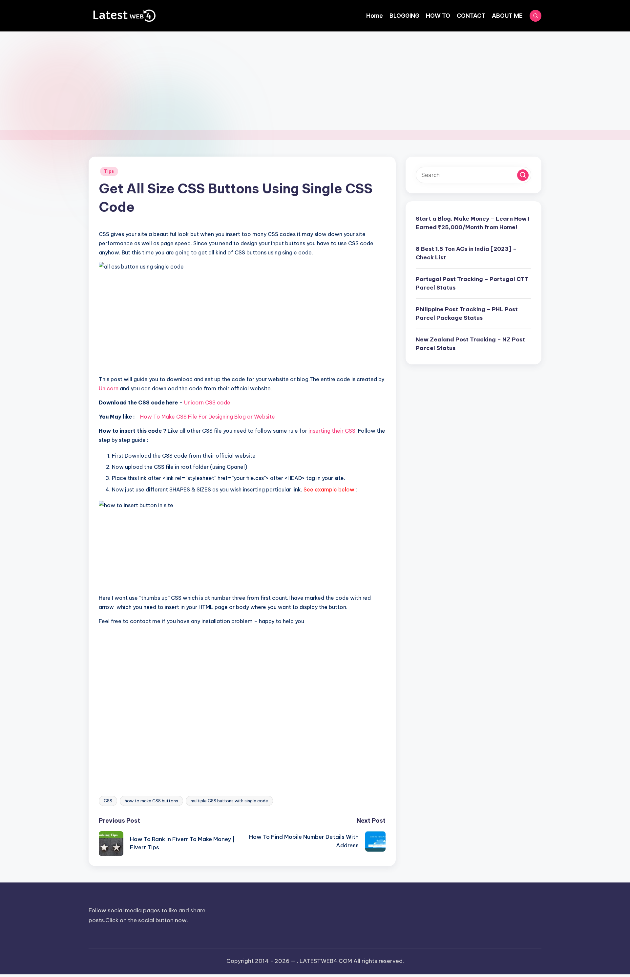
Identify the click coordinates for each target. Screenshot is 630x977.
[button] (523, 175)
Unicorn (108, 388)
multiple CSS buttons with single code (229, 800)
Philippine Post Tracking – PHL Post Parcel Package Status (467, 313)
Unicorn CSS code (207, 402)
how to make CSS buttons (151, 800)
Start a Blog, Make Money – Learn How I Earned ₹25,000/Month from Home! (473, 223)
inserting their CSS (331, 430)
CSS (108, 800)
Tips (109, 171)
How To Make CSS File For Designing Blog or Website (207, 416)
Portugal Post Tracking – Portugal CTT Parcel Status (472, 283)
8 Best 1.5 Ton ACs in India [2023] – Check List (466, 253)
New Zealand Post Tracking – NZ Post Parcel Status (470, 344)
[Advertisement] (315, 81)
